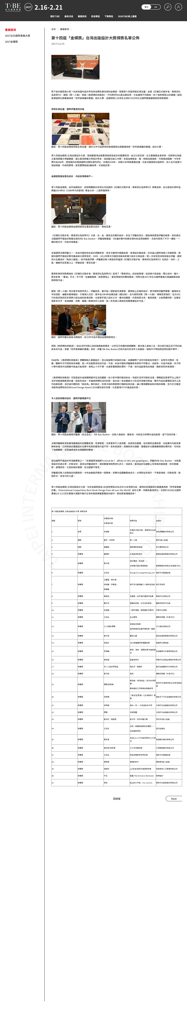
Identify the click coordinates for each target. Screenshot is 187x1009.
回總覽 (116, 798)
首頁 (53, 29)
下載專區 (108, 16)
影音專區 (95, 16)
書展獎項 (82, 16)
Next (174, 798)
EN (156, 7)
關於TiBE (55, 16)
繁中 (146, 7)
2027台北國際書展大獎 (17, 35)
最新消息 (68, 16)
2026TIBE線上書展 (127, 16)
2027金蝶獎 (11, 41)
